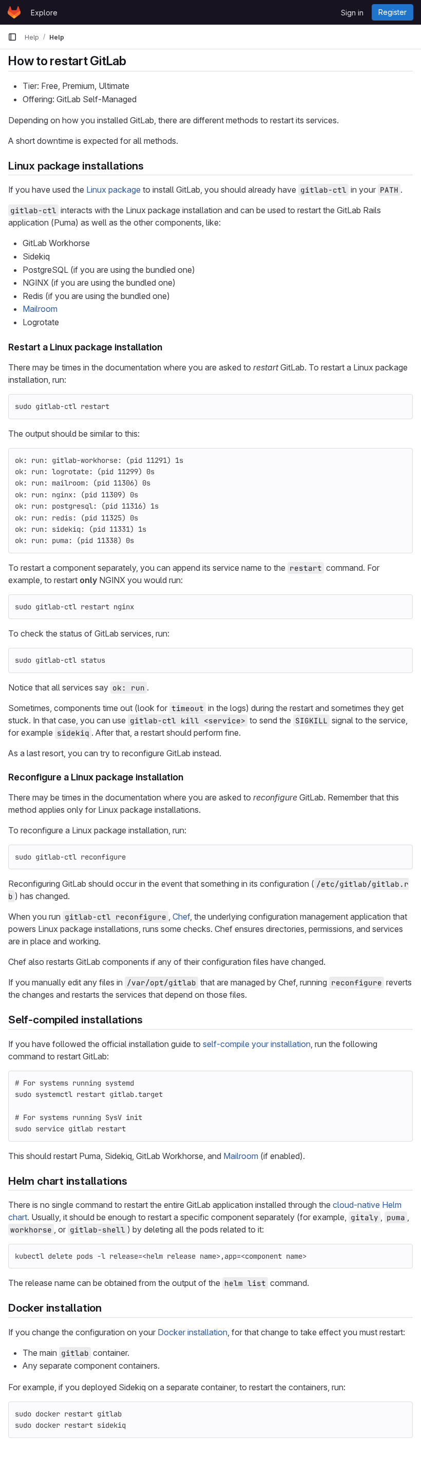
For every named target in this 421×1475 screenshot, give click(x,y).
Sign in (352, 12)
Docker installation (192, 1332)
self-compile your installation (257, 1044)
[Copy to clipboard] (400, 406)
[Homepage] (14, 12)
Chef (181, 916)
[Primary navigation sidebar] (12, 37)
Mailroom (40, 309)
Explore (44, 12)
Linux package (113, 189)
